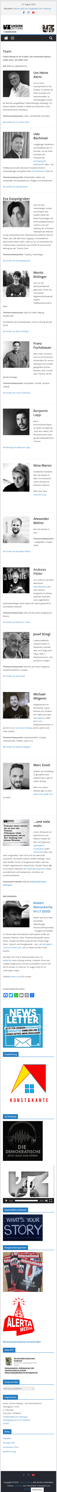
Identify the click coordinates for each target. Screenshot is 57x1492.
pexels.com (15, 976)
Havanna (41, 718)
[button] (28, 1184)
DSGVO (6, 1423)
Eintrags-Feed (9, 1442)
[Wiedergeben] (6, 1200)
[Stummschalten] (46, 1200)
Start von (21, 728)
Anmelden (7, 1438)
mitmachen (38, 852)
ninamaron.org (39, 494)
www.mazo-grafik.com (43, 794)
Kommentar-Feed (10, 1447)
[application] (28, 1184)
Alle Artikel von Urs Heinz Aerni (16, 122)
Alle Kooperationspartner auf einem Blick (22, 1342)
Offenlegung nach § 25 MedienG (16, 1420)
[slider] (26, 1200)
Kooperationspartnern (35, 868)
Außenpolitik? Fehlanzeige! (24, 8)
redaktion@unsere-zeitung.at (15, 1416)
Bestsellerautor (40, 586)
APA (40, 721)
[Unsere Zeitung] (28, 24)
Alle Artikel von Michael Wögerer (17, 747)
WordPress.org (9, 1451)
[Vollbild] (50, 1200)
